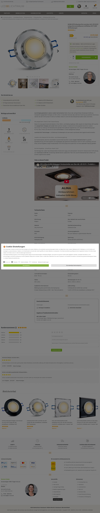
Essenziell (8, 262)
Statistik (16, 262)
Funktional (34, 262)
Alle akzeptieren (26, 265)
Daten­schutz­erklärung (13, 258)
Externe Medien (24, 262)
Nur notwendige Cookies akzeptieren (73, 265)
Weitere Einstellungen (43, 262)
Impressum (61, 256)
